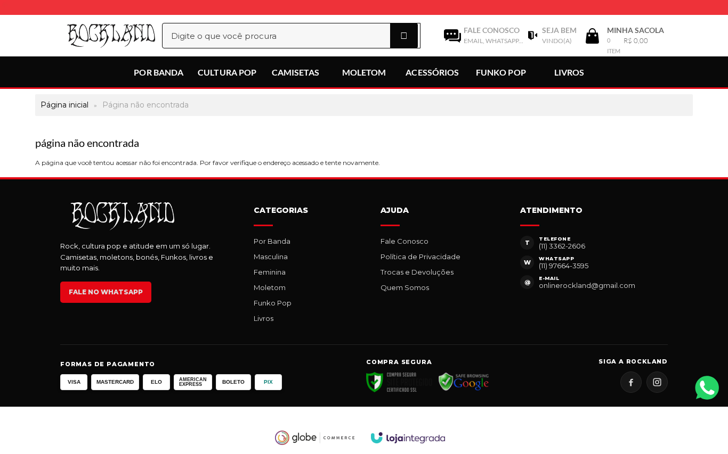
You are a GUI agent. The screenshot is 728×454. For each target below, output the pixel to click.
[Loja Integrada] (408, 437)
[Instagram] (657, 382)
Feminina (270, 272)
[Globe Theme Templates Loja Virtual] (315, 438)
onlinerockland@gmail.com (587, 285)
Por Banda (272, 241)
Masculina (271, 256)
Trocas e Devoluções (417, 272)
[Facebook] (631, 382)
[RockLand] (99, 36)
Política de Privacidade (420, 256)
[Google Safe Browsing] (464, 382)
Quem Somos (405, 287)
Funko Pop (273, 303)
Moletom (270, 287)
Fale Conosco (404, 241)
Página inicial (64, 105)
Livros (263, 318)
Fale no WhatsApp (106, 292)
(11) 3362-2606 (562, 246)
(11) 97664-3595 (563, 265)
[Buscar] (404, 35)
